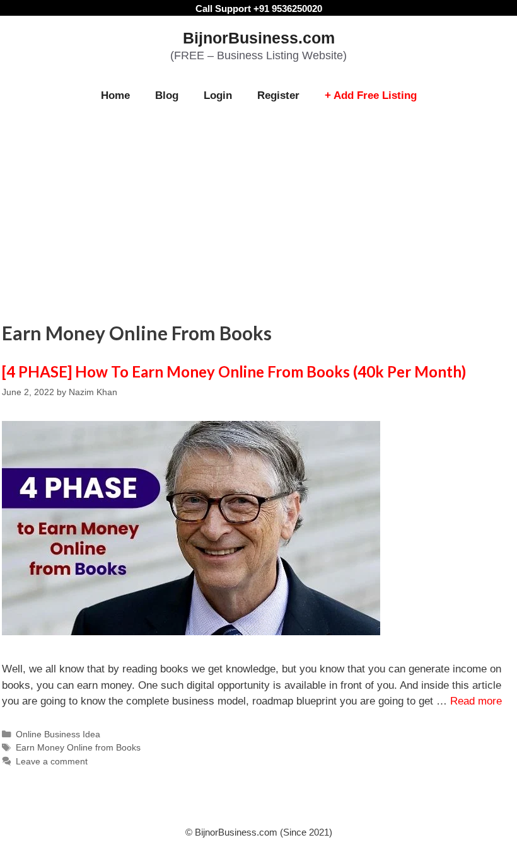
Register (278, 95)
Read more (476, 701)
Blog (166, 95)
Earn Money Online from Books (78, 747)
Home (115, 95)
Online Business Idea (58, 734)
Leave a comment (52, 761)
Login (218, 95)
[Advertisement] (258, 209)
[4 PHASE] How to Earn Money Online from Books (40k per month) (234, 371)
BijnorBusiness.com (259, 38)
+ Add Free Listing (371, 95)
